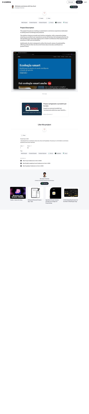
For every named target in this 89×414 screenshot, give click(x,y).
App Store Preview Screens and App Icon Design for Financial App (52, 201)
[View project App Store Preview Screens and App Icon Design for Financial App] (53, 193)
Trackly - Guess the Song (16, 200)
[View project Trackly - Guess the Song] (18, 193)
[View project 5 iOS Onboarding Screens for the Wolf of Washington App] (71, 193)
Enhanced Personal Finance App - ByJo (34, 200)
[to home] (6, 2)
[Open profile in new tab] (12, 7)
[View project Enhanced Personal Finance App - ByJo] (35, 193)
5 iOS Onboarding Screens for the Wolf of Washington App (70, 200)
